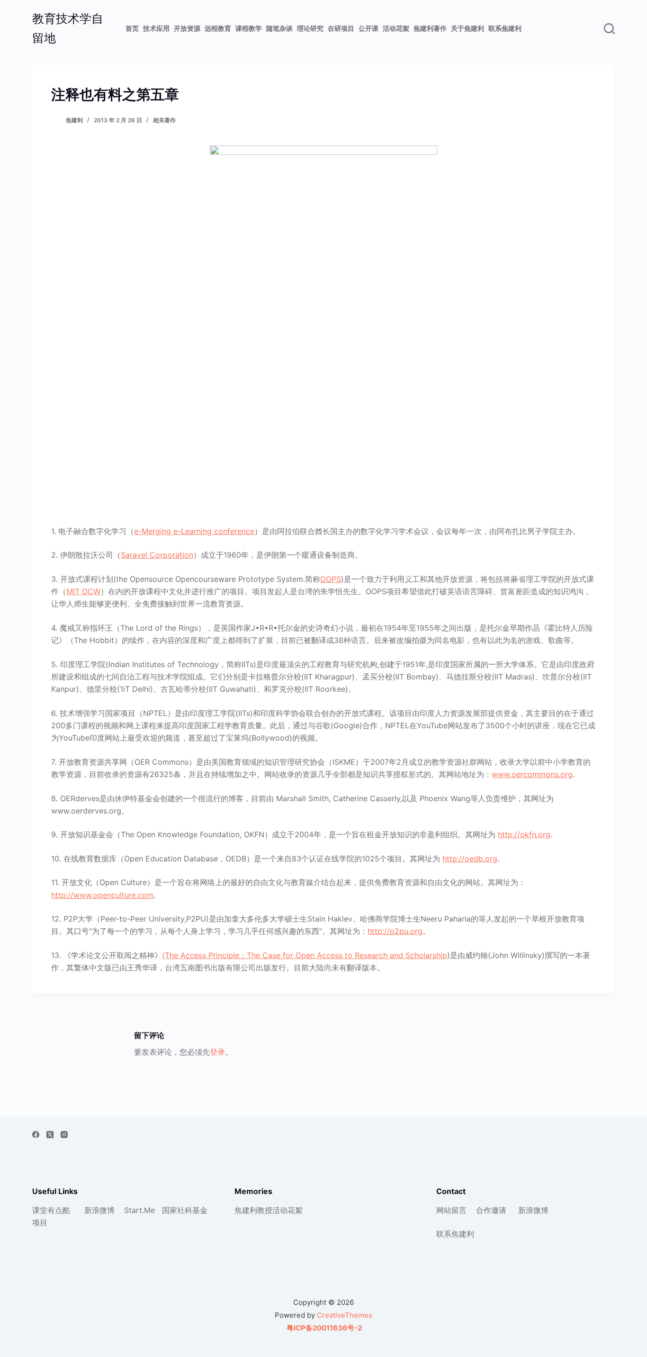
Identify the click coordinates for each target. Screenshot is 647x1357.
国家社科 (177, 1210)
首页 (132, 28)
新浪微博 (99, 1210)
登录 (217, 1052)
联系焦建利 (504, 28)
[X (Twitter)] (50, 1134)
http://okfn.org (524, 834)
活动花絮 (396, 28)
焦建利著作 (430, 28)
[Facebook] (35, 1134)
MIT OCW (83, 591)
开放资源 (187, 28)
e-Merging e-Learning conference (194, 531)
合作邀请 (491, 1210)
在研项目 (341, 28)
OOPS (330, 579)
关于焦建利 (467, 28)
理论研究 (310, 28)
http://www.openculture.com (102, 895)
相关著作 (164, 120)
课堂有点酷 (51, 1210)
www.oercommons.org (532, 774)
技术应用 (156, 28)
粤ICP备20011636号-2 (323, 1327)
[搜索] (609, 28)
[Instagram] (64, 1134)
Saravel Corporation (157, 555)
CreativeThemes (344, 1315)
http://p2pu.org (395, 931)
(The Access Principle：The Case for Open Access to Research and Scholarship (304, 955)
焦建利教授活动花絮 (268, 1210)
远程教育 (218, 28)
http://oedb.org (469, 858)
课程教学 (248, 28)
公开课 (368, 28)
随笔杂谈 (279, 28)
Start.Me (139, 1210)
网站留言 (451, 1210)
